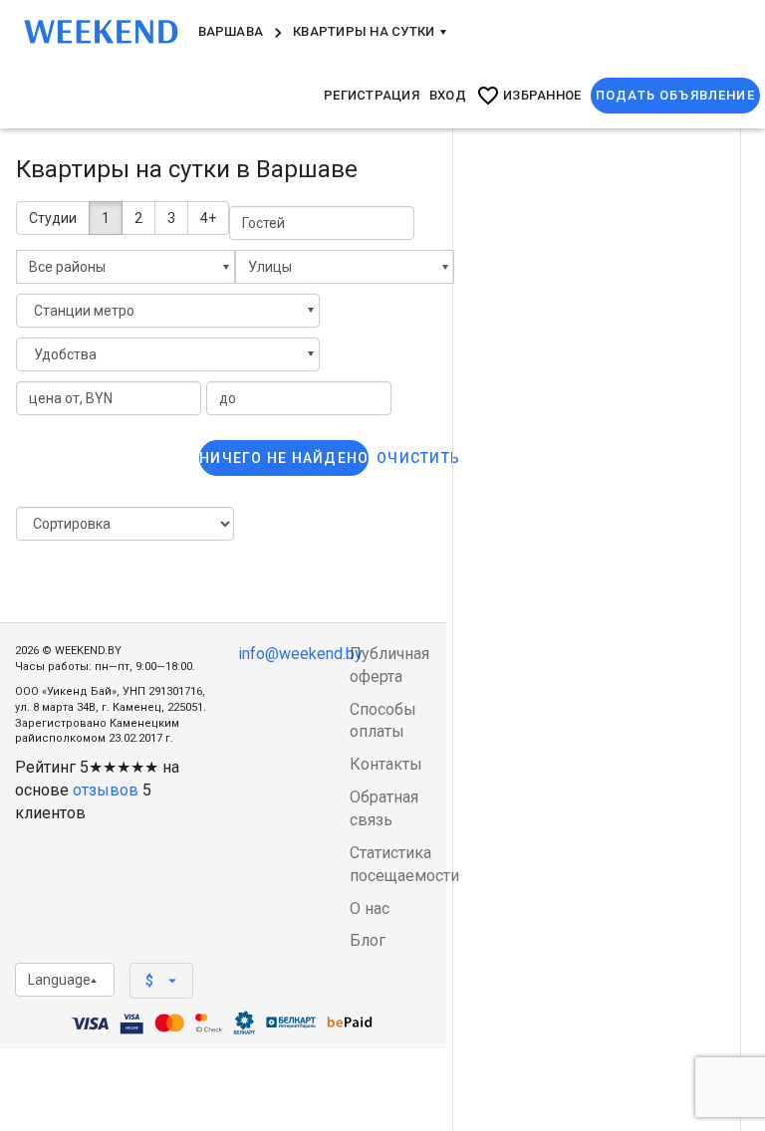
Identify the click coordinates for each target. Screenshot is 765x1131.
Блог (367, 940)
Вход (447, 95)
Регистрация (371, 95)
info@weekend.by (300, 653)
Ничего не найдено (284, 458)
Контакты (386, 764)
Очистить (418, 458)
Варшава (231, 31)
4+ (208, 218)
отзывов (105, 790)
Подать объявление (675, 95)
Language (59, 980)
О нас (369, 908)
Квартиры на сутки (365, 31)
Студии (53, 218)
